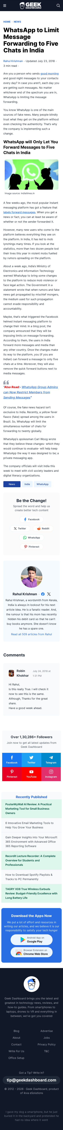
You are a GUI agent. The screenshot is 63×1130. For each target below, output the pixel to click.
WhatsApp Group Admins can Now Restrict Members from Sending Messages (30, 392)
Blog (16, 1031)
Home (7, 21)
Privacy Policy (47, 1044)
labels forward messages (19, 212)
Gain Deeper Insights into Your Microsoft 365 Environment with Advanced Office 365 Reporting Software (31, 842)
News (17, 21)
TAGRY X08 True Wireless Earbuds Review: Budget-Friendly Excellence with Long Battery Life (31, 893)
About (16, 1037)
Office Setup (16, 1058)
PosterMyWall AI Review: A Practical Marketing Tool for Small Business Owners (28, 809)
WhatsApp (43, 484)
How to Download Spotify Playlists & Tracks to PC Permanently (28, 877)
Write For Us (16, 1051)
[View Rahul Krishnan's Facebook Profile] (43, 594)
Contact (16, 1044)
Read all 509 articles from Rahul (31, 634)
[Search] (58, 5)
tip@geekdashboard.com (31, 1080)
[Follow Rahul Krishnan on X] (49, 594)
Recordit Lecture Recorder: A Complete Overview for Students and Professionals (30, 860)
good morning (49, 73)
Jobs (47, 1037)
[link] (43, 594)
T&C (46, 1051)
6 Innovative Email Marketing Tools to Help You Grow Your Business (29, 825)
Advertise (46, 1031)
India (27, 484)
